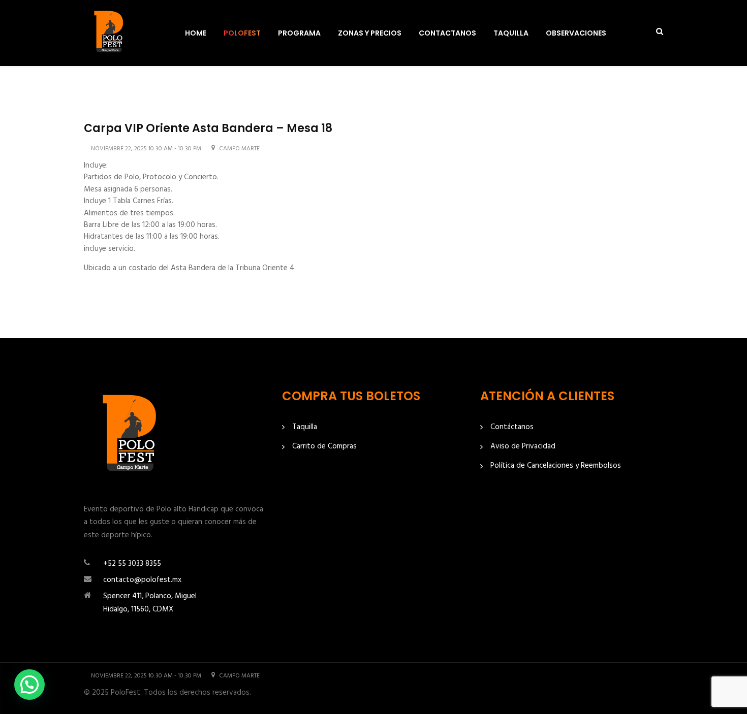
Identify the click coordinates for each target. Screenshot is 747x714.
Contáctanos (512, 427)
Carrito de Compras (324, 446)
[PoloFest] (109, 33)
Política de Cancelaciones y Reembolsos (555, 466)
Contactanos (447, 33)
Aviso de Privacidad (522, 446)
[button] (29, 684)
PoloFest (242, 33)
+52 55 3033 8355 (132, 564)
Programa (299, 33)
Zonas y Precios (369, 33)
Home (195, 33)
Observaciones (576, 33)
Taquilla (510, 33)
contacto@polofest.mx (142, 580)
